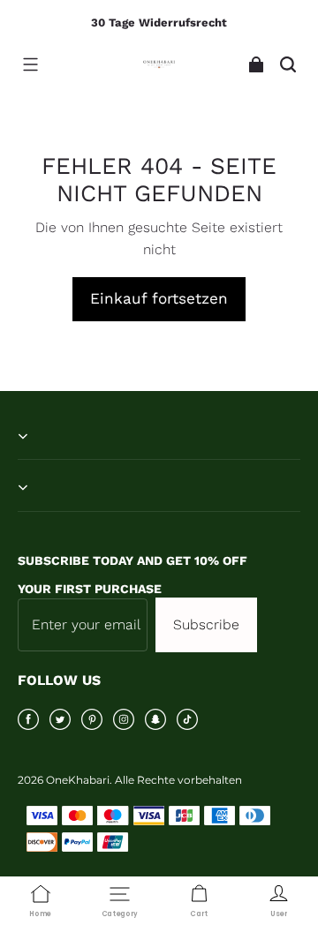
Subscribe (206, 624)
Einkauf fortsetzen (159, 298)
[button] (30, 64)
